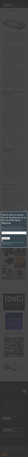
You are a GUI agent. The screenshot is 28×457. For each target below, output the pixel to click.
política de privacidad (16, 242)
